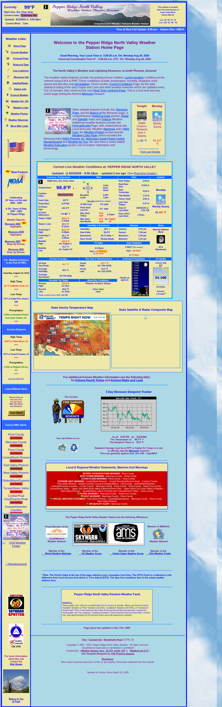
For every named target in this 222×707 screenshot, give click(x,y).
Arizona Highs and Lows (127, 380)
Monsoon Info (21, 77)
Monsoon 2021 (16, 249)
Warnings (109, 129)
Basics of (95, 112)
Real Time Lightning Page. (109, 90)
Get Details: (160, 286)
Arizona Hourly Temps (89, 380)
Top (84, 639)
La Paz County (87, 486)
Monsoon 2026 (12, 224)
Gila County (126, 484)
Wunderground (53, 141)
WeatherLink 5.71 (139, 650)
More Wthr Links (19, 126)
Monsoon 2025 (16, 232)
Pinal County (128, 473)
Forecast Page (20, 58)
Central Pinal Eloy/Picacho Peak (16, 497)
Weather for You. (78, 141)
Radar (125, 116)
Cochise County (149, 481)
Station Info (20, 89)
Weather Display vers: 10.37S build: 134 (103, 650)
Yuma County (147, 491)
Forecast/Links (81, 125)
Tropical (106, 119)
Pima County (114, 479)
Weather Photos (19, 113)
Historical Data (21, 64)
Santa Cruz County (152, 486)
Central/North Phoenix (96, 481)
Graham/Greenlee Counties (16, 508)
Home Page (20, 46)
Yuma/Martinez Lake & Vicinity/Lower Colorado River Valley (110, 491)
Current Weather (19, 52)
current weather (134, 77)
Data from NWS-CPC (16, 379)
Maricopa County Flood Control (105, 138)
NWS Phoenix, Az (73, 138)
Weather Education (55, 145)
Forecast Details (150, 151)
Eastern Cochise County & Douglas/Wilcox (99, 484)
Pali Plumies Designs (122, 653)
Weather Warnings (18, 120)
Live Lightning (21, 70)
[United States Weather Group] (90, 553)
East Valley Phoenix (67, 484)
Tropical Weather (19, 95)
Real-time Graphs (145, 173)
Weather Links (20, 107)
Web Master (16, 664)
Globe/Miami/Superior (144, 484)
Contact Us (95, 639)
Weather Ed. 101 (19, 101)
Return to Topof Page (16, 700)
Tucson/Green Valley (60, 488)
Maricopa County (114, 476)
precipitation (81, 84)
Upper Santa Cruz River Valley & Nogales (143, 488)
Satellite (83, 119)
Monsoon (87, 93)
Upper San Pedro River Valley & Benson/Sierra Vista (96, 488)
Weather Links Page (84, 135)
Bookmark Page (113, 639)
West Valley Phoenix (70, 491)
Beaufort (91, 201)
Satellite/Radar (20, 83)
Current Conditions (121, 84)
